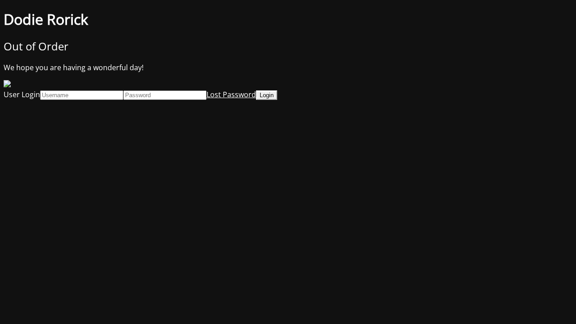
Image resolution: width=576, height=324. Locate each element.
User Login (22, 94)
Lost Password (231, 94)
